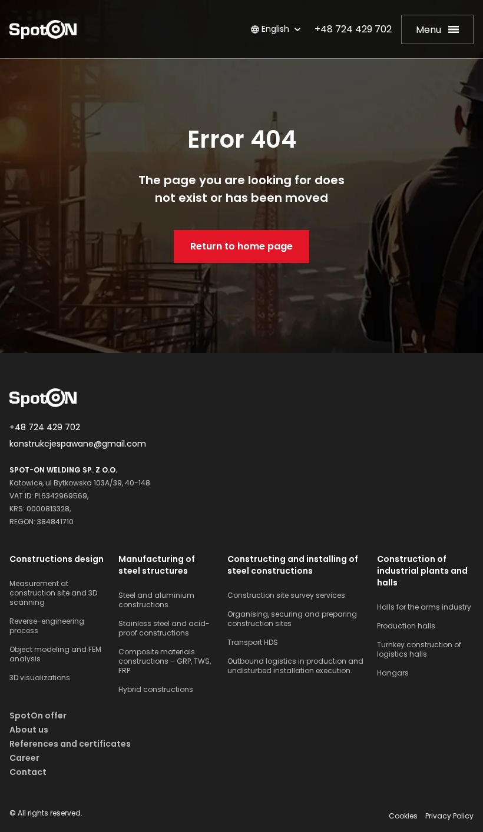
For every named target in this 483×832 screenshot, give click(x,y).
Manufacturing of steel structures (156, 565)
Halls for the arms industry (424, 607)
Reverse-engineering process (46, 626)
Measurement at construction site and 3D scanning (53, 593)
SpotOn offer (38, 715)
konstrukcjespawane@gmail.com (77, 444)
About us (28, 730)
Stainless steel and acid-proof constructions (164, 628)
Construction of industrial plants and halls (422, 570)
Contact (28, 772)
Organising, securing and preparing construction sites (292, 619)
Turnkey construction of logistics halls (419, 649)
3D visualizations (39, 678)
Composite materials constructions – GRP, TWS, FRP (164, 661)
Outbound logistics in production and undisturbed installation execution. (295, 666)
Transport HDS (252, 642)
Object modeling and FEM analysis (55, 654)
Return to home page (241, 246)
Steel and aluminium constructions (156, 600)
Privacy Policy (449, 816)
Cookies (404, 816)
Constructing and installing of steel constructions (292, 565)
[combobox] (267, 29)
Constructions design (56, 559)
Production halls (406, 626)
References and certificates (70, 744)
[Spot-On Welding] (43, 29)
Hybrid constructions (155, 689)
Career (24, 758)
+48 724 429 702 (353, 29)
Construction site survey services (286, 595)
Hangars (393, 673)
